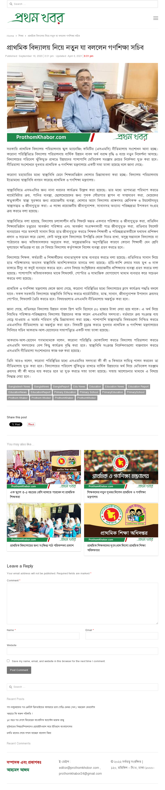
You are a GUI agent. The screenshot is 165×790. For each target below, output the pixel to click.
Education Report (138, 386)
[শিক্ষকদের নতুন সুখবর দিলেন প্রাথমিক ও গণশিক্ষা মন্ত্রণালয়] (121, 452)
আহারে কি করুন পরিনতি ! (20, 713)
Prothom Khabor (18, 398)
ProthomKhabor (64, 398)
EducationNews (17, 392)
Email (90, 630)
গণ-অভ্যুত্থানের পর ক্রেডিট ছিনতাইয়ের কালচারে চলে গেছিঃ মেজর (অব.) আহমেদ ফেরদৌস (51, 707)
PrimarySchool (135, 392)
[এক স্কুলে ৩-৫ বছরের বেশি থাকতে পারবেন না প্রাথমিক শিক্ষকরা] (44, 452)
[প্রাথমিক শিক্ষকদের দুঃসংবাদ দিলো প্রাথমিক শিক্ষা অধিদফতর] (121, 505)
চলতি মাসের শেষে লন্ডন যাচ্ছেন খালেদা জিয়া (29, 733)
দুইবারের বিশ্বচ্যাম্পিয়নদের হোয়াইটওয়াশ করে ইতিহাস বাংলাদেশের (39, 726)
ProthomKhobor (86, 398)
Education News (114, 386)
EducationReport (40, 392)
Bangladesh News (19, 386)
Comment (13, 580)
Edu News (79, 386)
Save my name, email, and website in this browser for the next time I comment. (58, 661)
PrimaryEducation (112, 392)
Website (11, 645)
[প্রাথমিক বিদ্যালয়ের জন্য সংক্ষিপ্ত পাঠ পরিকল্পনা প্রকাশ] (44, 505)
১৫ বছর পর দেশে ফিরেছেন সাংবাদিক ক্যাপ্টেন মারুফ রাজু (35, 720)
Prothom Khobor (41, 398)
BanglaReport (61, 386)
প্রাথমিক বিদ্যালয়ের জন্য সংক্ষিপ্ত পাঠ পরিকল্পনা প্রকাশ (42, 546)
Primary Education (65, 392)
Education (95, 386)
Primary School (89, 392)
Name (11, 630)
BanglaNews (41, 386)
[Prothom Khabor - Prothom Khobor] (52, 18)
